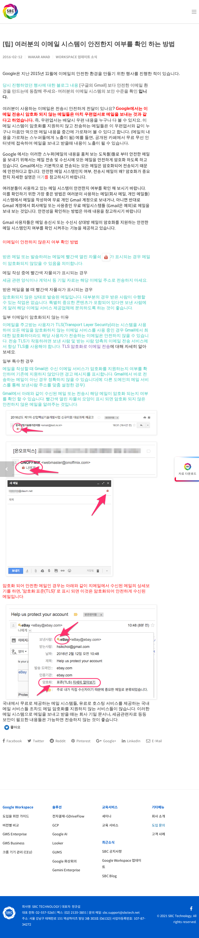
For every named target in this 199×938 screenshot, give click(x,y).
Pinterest (83, 741)
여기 (41, 177)
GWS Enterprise (15, 834)
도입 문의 (158, 825)
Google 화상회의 (64, 861)
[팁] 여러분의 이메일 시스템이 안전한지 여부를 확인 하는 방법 (89, 43)
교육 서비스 (110, 825)
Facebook (14, 741)
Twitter (38, 741)
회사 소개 (158, 816)
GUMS (57, 852)
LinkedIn (133, 741)
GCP (55, 825)
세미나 (106, 816)
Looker (57, 843)
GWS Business (13, 843)
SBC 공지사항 (112, 851)
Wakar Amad (39, 57)
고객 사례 (158, 834)
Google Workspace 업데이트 (121, 863)
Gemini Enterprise (66, 870)
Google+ (109, 741)
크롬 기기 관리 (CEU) (17, 852)
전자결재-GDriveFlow (68, 816)
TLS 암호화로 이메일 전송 (86, 346)
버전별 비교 (11, 825)
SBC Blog (109, 876)
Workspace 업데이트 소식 (76, 57)
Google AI (59, 834)
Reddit (60, 741)
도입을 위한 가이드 (16, 816)
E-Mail (156, 741)
